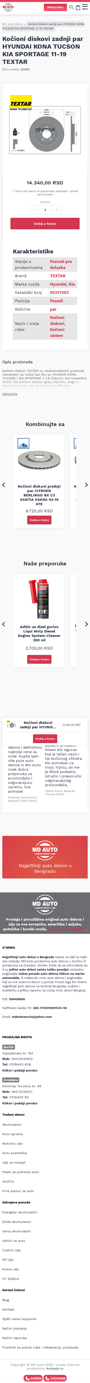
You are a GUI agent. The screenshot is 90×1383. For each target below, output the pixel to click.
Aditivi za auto (13, 1241)
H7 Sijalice (10, 1278)
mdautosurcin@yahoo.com (32, 1017)
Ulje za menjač (14, 1162)
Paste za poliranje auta (20, 1172)
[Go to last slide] (3, 484)
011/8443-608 (20, 1064)
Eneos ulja (10, 1269)
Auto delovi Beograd (67, 929)
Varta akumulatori (16, 1231)
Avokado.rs (54, 1368)
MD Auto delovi (12, 24)
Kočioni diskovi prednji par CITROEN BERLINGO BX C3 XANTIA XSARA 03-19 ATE (39, 495)
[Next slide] (86, 484)
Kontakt (8, 1309)
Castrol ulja (11, 1250)
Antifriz (8, 1181)
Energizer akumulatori (19, 1212)
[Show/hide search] (71, 7)
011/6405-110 (19, 1097)
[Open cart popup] (78, 7)
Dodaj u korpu (45, 223)
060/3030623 (22, 1059)
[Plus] (56, 209)
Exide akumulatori (16, 1222)
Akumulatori (12, 1124)
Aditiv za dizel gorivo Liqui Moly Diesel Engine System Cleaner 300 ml (39, 633)
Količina (45, 202)
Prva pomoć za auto (18, 1191)
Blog (5, 1300)
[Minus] (33, 209)
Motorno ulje (12, 1143)
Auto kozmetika (14, 1153)
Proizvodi (55, 7)
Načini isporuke (14, 1338)
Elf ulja (7, 1260)
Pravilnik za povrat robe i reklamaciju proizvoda (40, 1347)
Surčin (36, 1378)
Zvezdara (58, 1378)
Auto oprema (12, 1134)
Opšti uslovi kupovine (19, 1319)
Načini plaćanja (14, 1328)
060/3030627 (22, 1091)
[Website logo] (8, 7)
